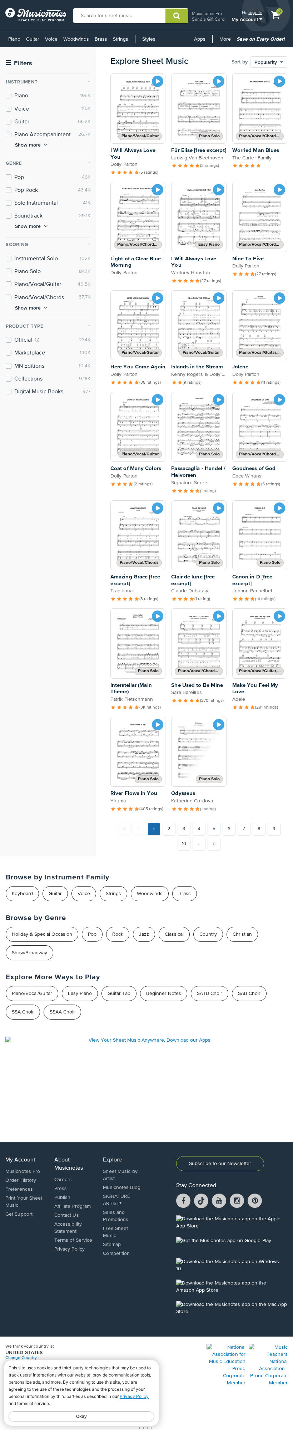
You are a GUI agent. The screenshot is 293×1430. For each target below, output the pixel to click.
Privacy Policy (69, 1249)
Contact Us (66, 1215)
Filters (19, 63)
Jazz (144, 934)
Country (208, 934)
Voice (51, 39)
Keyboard (22, 893)
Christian (242, 934)
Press (60, 1188)
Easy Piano (80, 993)
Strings (120, 39)
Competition (116, 1253)
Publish (62, 1197)
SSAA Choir (62, 1012)
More (226, 41)
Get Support (19, 1214)
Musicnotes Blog (121, 1187)
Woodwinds (76, 39)
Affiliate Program (72, 1206)
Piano (14, 39)
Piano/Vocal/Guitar (32, 993)
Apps (199, 39)
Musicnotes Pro (207, 13)
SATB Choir (209, 993)
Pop (92, 934)
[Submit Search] (176, 16)
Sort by (240, 62)
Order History (20, 1180)
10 (184, 844)
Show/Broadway (29, 952)
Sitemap (112, 1244)
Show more (28, 145)
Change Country (21, 1358)
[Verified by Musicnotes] (37, 340)
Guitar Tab (119, 993)
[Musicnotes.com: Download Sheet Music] (35, 14)
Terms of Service (73, 1240)
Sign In (255, 12)
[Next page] (199, 844)
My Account (245, 19)
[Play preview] (157, 81)
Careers (63, 1179)
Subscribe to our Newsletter (220, 1163)
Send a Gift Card (208, 19)
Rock (117, 934)
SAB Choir (249, 993)
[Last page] (214, 844)
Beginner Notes (163, 993)
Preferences (19, 1189)
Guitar (32, 39)
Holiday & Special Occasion (42, 934)
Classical (174, 934)
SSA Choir (23, 1012)
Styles (148, 39)
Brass (101, 39)
